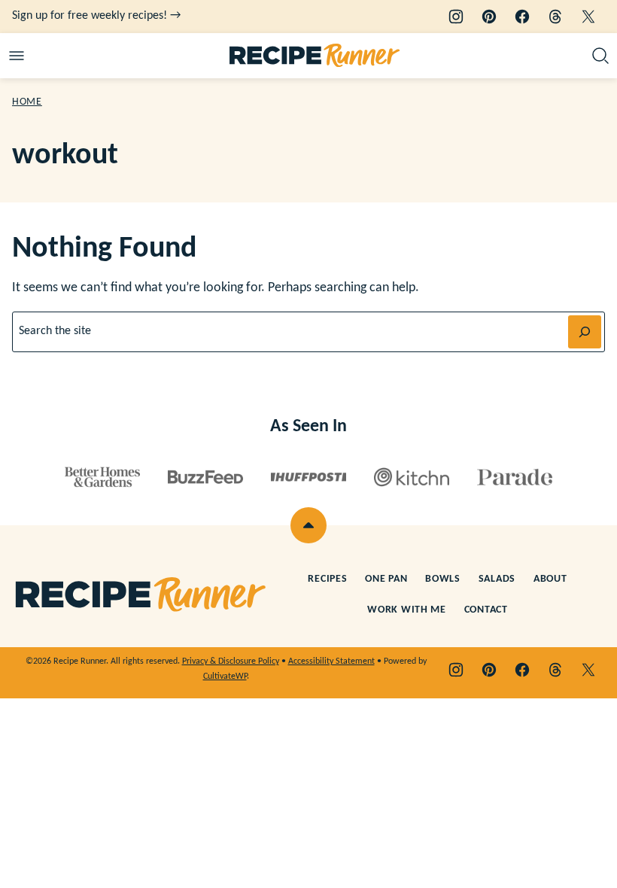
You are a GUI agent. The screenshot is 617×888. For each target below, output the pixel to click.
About (550, 579)
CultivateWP (225, 676)
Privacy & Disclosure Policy (230, 661)
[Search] (600, 55)
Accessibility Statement (331, 661)
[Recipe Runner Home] (315, 56)
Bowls (442, 579)
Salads (497, 579)
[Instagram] (456, 16)
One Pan (386, 579)
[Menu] (16, 55)
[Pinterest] (489, 16)
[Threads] (555, 16)
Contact (486, 610)
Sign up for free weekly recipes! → (96, 16)
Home (27, 102)
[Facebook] (522, 16)
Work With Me (406, 610)
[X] (588, 16)
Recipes (327, 579)
